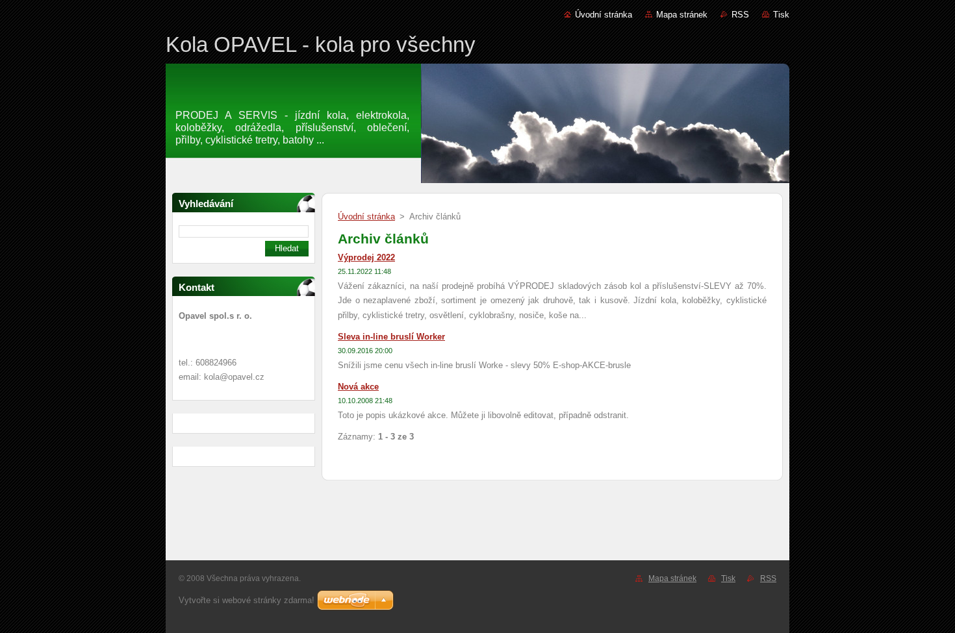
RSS (740, 14)
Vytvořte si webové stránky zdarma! (246, 600)
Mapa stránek (681, 14)
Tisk (781, 14)
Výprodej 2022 (366, 257)
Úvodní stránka (603, 14)
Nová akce (358, 386)
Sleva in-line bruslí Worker (391, 336)
